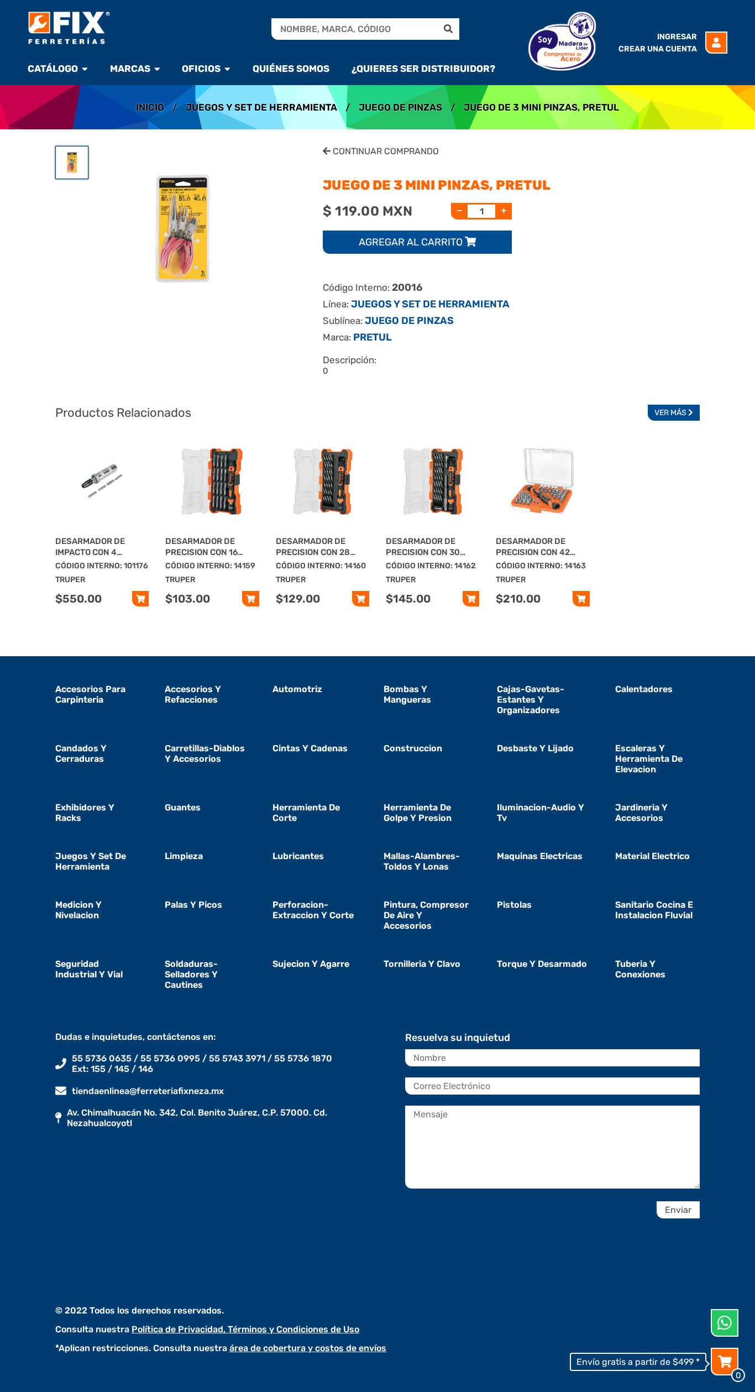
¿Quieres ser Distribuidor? (423, 68)
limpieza (184, 856)
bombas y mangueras (407, 694)
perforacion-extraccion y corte (313, 909)
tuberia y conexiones (640, 969)
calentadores (644, 689)
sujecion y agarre (310, 964)
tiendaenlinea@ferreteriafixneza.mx (148, 1091)
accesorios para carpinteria (90, 694)
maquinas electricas (540, 856)
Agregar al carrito (412, 242)
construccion (413, 748)
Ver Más (671, 412)
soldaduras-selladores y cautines (191, 974)
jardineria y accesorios (641, 812)
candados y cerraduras (81, 753)
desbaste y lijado (535, 748)
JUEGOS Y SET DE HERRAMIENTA (261, 107)
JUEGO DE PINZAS (400, 107)
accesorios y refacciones (193, 694)
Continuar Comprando (385, 151)
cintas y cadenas (310, 748)
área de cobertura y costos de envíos (307, 1348)
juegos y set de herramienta (90, 861)
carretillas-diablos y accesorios (205, 753)
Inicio (150, 107)
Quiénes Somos (291, 68)
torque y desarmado (542, 964)
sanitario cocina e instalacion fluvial (654, 909)
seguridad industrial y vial (89, 969)
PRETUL (372, 337)
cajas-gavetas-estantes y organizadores (530, 699)
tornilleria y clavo (422, 964)
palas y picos (193, 904)
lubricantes (298, 856)
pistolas (514, 904)
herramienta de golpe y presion (418, 812)
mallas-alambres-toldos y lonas (422, 861)
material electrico (652, 856)
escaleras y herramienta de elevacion (649, 759)
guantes (183, 807)
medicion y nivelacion (78, 909)
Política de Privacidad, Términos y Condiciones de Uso (245, 1329)
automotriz (297, 689)
